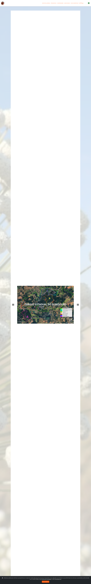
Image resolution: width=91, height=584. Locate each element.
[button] (88, 3)
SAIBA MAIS (60, 307)
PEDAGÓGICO (53, 3)
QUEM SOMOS (67, 3)
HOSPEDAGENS (60, 3)
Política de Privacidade (46, 579)
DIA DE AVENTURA (74, 3)
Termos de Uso (58, 579)
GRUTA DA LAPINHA (46, 3)
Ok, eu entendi (45, 581)
